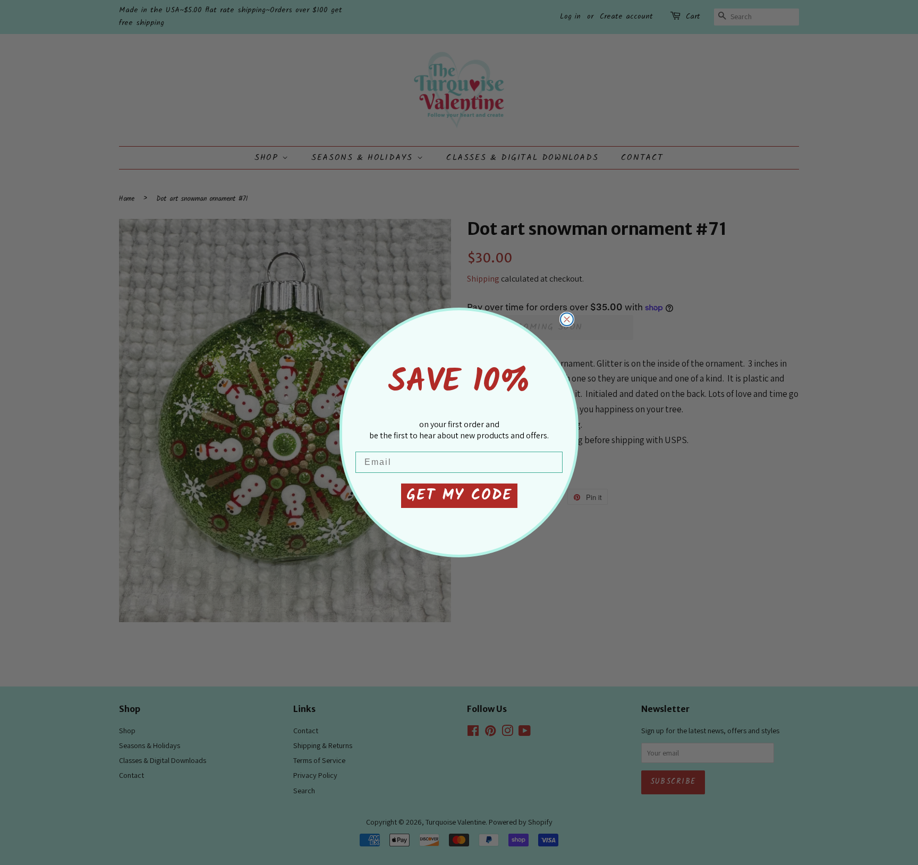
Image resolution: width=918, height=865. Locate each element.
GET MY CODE (459, 495)
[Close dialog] (566, 319)
